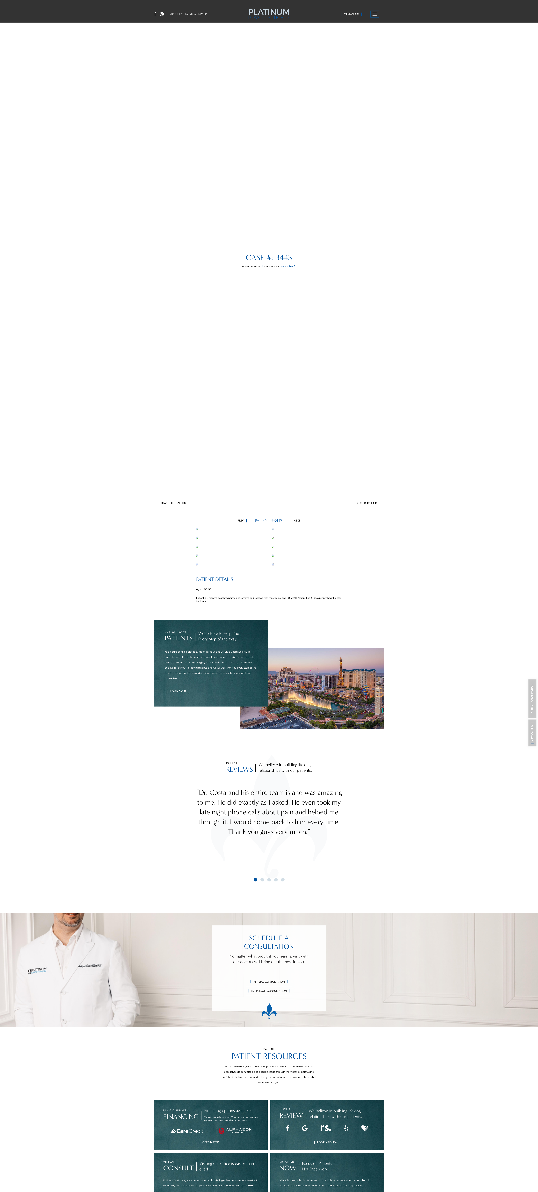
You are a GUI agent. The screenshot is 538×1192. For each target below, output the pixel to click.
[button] (374, 14)
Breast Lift (272, 266)
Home (246, 266)
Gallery (256, 266)
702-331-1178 (176, 14)
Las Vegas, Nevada (196, 14)
